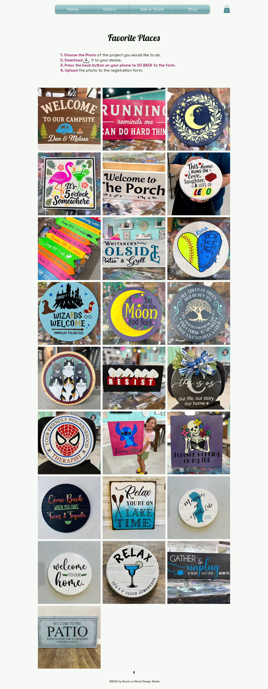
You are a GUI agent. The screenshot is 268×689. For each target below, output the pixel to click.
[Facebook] (134, 672)
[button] (226, 9)
